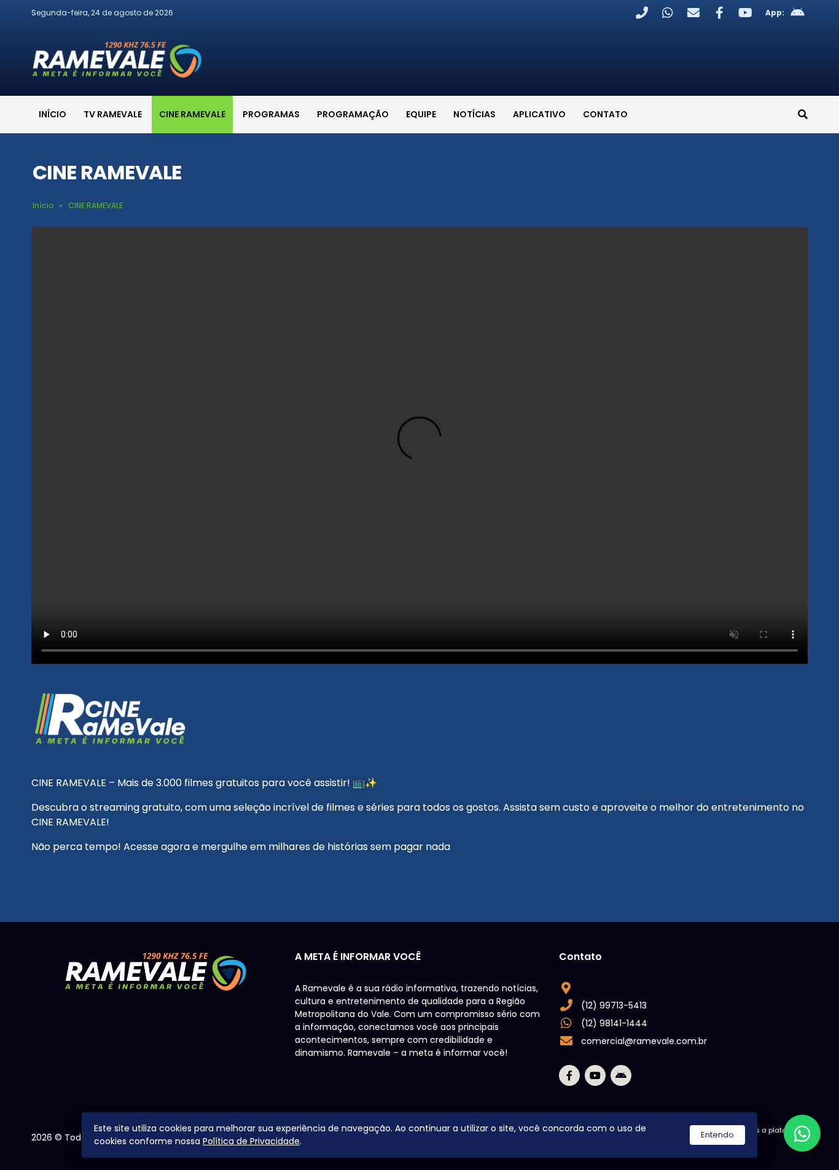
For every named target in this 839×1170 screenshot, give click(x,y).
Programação (353, 114)
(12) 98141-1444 (614, 1023)
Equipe (421, 114)
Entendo (717, 1135)
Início (52, 114)
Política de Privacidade (251, 1141)
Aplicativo (539, 114)
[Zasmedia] (777, 1145)
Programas (271, 114)
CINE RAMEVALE (192, 114)
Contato (605, 114)
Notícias (474, 114)
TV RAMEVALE (113, 114)
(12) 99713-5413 (614, 1005)
